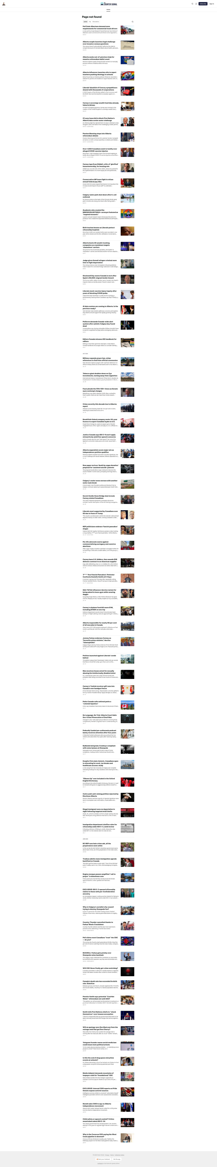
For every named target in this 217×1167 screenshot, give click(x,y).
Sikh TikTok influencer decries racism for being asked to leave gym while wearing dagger (99, 592)
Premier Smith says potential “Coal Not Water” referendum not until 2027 (98, 998)
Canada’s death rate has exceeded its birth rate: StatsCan (100, 982)
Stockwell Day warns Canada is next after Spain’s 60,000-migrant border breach (99, 277)
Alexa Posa (90, 126)
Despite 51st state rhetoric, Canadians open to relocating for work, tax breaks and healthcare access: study (100, 763)
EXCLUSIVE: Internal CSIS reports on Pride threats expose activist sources (100, 1090)
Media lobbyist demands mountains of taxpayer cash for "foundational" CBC (98, 1074)
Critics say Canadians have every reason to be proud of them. (100, 706)
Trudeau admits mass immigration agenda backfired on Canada (100, 860)
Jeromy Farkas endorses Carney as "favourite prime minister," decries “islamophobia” (97, 640)
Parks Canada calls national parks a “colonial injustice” (97, 703)
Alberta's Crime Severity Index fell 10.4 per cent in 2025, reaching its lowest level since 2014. (99, 409)
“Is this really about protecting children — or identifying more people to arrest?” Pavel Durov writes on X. (101, 1048)
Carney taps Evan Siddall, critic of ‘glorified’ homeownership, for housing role (100, 165)
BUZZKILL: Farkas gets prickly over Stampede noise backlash (97, 954)
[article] (108, 32)
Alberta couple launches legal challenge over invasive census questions (99, 43)
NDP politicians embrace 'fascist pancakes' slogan (100, 528)
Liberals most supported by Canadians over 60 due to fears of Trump (100, 512)
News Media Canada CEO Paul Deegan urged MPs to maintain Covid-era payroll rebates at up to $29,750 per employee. (99, 1078)
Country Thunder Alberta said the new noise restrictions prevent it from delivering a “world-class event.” (99, 927)
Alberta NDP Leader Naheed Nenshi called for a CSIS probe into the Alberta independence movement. (100, 1109)
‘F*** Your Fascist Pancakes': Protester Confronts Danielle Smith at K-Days (99, 576)
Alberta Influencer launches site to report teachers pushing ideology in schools (99, 73)
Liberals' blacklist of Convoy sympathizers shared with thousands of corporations (100, 89)
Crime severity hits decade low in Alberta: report (100, 405)
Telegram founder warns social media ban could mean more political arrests (99, 1044)
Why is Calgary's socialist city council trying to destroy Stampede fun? (98, 908)
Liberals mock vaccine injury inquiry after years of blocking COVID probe (100, 292)
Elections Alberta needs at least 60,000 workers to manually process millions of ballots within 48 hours (100, 62)
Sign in (212, 4)
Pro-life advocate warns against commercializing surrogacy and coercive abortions (99, 544)
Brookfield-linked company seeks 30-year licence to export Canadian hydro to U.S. (100, 420)
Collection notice (119, 1155)
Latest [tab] (85, 21)
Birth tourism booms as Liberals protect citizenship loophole (99, 229)
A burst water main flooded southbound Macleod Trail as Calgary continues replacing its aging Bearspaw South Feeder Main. (100, 486)
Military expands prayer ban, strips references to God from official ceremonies (100, 359)
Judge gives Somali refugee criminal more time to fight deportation (100, 261)
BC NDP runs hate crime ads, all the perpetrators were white (97, 845)
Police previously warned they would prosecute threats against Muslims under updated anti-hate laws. (99, 879)
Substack (100, 1163)
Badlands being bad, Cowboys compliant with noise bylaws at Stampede (99, 747)
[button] (108, 10)
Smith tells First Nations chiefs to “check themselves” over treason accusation (99, 1013)
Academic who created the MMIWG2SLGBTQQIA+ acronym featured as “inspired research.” (100, 212)
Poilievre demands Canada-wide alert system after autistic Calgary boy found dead (99, 324)
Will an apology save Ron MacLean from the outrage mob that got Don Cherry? (100, 1028)
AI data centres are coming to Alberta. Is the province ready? (100, 307)
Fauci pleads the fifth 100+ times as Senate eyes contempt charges (100, 390)
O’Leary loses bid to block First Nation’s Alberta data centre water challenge (99, 119)
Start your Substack (104, 1159)
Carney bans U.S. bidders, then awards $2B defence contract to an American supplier (100, 560)
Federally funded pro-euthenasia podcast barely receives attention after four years (99, 732)
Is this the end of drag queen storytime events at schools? (98, 1059)
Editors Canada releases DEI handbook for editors (99, 340)
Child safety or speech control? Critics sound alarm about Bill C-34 (98, 1120)
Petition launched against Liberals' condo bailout (99, 657)
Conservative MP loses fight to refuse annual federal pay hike (98, 181)
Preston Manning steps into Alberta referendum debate (97, 135)
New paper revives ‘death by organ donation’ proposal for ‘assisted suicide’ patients (101, 466)
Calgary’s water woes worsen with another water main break (100, 482)
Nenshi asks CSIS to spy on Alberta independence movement (97, 1105)
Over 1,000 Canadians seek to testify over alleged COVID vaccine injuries (100, 150)
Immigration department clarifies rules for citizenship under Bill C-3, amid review (100, 826)
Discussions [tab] (96, 21)
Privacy (107, 1155)
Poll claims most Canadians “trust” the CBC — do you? (100, 939)
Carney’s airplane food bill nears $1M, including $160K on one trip (98, 609)
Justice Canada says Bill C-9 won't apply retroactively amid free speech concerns (99, 436)
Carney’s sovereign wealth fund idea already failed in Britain (101, 104)
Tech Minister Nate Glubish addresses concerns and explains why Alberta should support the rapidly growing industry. (100, 311)
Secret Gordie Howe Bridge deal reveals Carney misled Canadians (99, 497)
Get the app (116, 1159)
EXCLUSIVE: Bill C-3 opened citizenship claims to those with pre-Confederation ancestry (99, 892)
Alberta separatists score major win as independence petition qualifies (98, 451)
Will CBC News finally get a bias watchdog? (100, 968)
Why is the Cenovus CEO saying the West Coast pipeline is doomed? (99, 1135)
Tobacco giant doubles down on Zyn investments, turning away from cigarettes (100, 375)
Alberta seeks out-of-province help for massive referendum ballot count (98, 58)
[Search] (192, 3)
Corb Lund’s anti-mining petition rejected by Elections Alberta (101, 795)
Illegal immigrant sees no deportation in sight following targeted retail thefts (99, 810)
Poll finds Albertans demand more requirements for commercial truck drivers (100, 27)
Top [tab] (90, 21)
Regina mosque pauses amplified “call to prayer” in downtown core (99, 875)
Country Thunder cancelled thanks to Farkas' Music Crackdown (98, 923)
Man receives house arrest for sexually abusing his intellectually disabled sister (99, 672)
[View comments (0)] (95, 37)
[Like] (84, 37)
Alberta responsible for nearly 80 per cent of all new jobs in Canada (100, 624)
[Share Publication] (196, 3)
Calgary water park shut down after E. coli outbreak (99, 196)
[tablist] (91, 21)
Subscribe (203, 4)
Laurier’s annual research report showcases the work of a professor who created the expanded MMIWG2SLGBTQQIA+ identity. (100, 217)
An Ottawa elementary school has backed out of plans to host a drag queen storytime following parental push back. (101, 1063)
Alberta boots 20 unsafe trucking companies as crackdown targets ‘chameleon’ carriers (96, 245)
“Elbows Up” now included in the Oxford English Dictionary (99, 780)
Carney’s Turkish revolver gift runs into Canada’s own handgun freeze (99, 687)
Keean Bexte (90, 930)
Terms (112, 1155)
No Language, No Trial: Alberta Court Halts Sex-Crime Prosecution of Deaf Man (100, 716)
